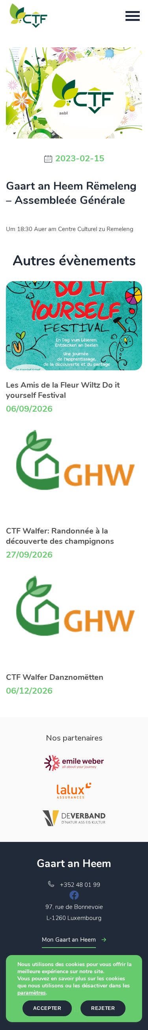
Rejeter (103, 1008)
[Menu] (132, 15)
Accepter (47, 1008)
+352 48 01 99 (80, 885)
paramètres (31, 992)
